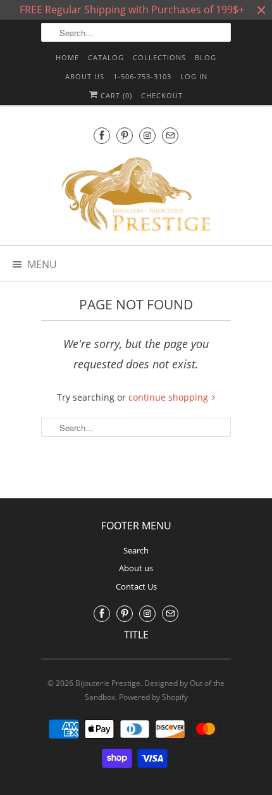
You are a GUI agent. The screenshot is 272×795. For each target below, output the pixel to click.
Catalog (106, 57)
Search (136, 550)
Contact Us (136, 586)
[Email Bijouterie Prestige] (170, 135)
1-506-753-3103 (142, 76)
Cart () (115, 95)
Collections (159, 57)
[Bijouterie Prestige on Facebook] (102, 135)
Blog (205, 57)
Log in (193, 76)
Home (67, 57)
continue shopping (169, 397)
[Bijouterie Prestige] (136, 196)
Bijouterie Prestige (107, 683)
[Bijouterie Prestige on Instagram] (147, 135)
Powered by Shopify (153, 697)
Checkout (162, 95)
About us (84, 76)
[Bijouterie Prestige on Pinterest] (124, 135)
